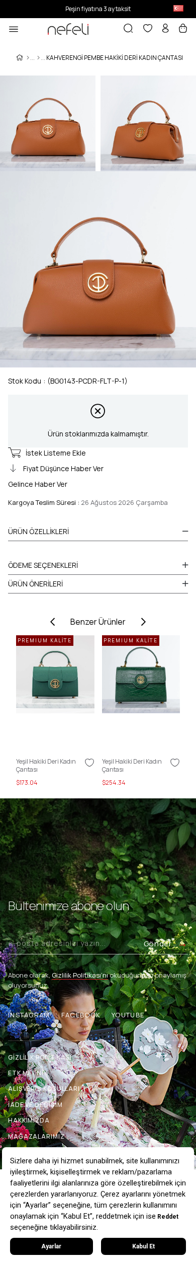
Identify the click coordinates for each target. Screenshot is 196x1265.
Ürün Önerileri (35, 583)
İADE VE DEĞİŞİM (35, 1104)
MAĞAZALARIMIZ (36, 1136)
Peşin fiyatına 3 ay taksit (98, 9)
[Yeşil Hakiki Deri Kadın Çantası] (55, 694)
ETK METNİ (26, 1073)
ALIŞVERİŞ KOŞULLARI (44, 1088)
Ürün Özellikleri (38, 531)
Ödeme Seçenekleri (43, 565)
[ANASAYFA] (28, 58)
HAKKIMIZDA (29, 1120)
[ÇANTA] (38, 58)
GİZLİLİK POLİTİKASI (40, 1057)
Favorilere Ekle (89, 763)
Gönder (158, 943)
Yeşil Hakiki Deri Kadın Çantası (46, 766)
